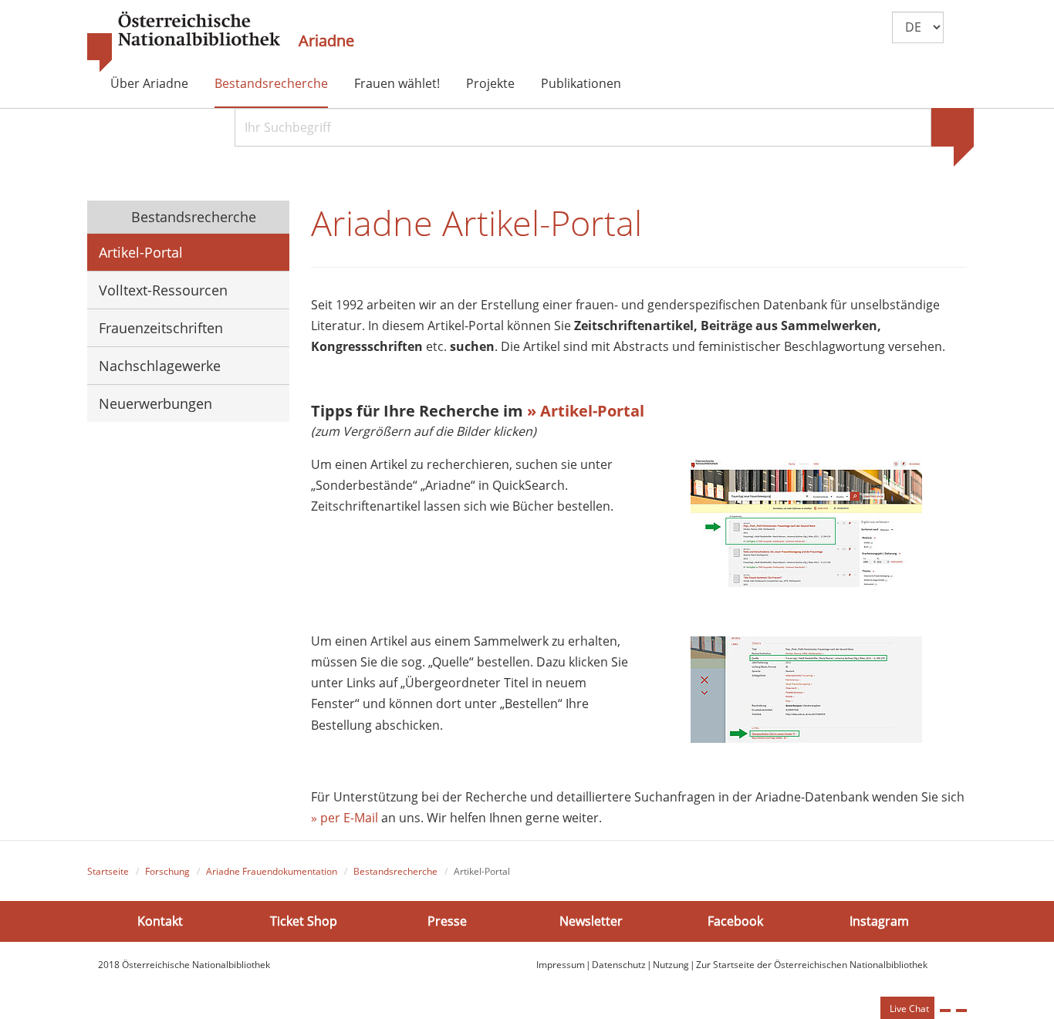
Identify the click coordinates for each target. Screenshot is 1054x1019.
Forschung (167, 871)
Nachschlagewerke (160, 365)
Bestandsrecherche (271, 83)
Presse (447, 920)
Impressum (560, 964)
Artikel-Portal (141, 252)
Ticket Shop (303, 920)
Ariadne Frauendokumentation (271, 871)
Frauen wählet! (397, 83)
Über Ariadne (149, 83)
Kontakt (160, 920)
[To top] (961, 1010)
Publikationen (581, 83)
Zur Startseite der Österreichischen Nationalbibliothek (811, 964)
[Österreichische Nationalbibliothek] (183, 42)
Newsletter (591, 920)
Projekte (490, 83)
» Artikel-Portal (585, 410)
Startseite (108, 871)
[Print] (945, 1010)
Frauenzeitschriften (161, 328)
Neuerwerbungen (155, 403)
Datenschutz (619, 964)
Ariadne (326, 41)
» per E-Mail (346, 817)
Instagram (879, 920)
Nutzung (671, 964)
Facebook (735, 920)
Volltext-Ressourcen (163, 290)
